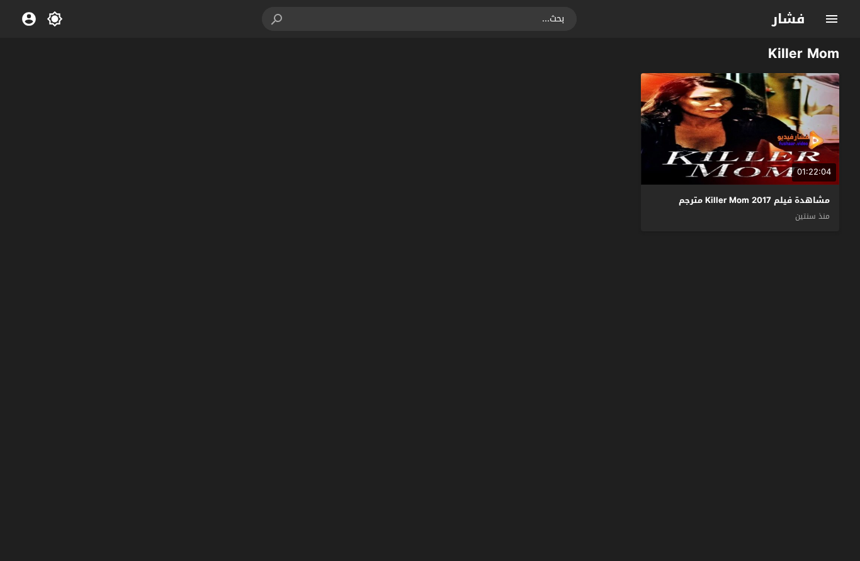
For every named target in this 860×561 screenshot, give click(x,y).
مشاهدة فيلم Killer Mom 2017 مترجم (754, 200)
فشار (788, 19)
